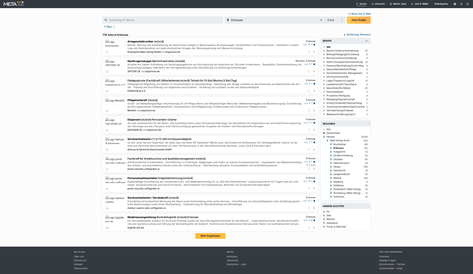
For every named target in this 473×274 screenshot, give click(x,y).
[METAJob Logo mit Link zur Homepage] (13, 4)
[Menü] (468, 4)
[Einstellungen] (455, 4)
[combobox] (163, 20)
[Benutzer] (461, 4)
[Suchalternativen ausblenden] (366, 41)
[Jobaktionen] (314, 51)
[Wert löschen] (321, 20)
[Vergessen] (309, 51)
